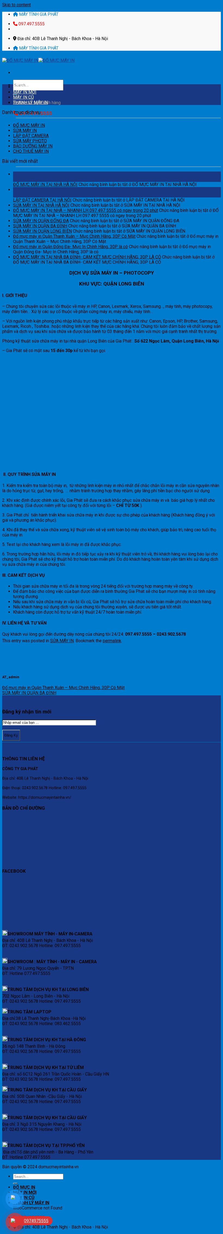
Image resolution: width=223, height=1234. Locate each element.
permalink (112, 640)
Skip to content (16, 4)
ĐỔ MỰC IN (24, 86)
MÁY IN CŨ (23, 97)
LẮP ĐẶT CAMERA (31, 135)
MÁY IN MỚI (24, 92)
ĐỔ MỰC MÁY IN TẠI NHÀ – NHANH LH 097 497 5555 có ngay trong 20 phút (85, 210)
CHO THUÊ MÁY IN (31, 151)
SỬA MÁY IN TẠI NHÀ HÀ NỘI (41, 205)
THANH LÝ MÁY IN (30, 102)
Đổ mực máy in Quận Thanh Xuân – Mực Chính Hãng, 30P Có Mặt (74, 236)
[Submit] (15, 1183)
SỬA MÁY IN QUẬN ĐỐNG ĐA (41, 220)
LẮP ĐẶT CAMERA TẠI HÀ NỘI (42, 200)
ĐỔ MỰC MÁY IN (29, 125)
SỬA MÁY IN (25, 130)
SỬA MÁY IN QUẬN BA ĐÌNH (40, 226)
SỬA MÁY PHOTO (30, 140)
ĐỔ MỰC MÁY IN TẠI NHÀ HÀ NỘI (45, 184)
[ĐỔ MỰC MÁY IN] (38, 60)
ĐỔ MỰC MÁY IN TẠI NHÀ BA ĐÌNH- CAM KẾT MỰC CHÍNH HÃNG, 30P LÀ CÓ (87, 257)
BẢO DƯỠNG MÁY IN (32, 146)
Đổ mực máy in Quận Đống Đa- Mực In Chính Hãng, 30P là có (70, 246)
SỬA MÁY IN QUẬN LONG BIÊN (42, 231)
